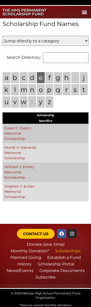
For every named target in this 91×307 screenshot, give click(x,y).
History (24, 264)
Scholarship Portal (56, 264)
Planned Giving (25, 257)
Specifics (45, 120)
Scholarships (68, 251)
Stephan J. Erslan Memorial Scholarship (19, 191)
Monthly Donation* (30, 251)
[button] (84, 12)
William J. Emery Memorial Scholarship (19, 172)
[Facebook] (61, 233)
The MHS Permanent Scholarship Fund (25, 12)
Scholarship (45, 115)
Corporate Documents (62, 270)
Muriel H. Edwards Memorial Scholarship (20, 152)
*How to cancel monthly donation (46, 305)
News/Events (20, 270)
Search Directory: (24, 57)
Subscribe (45, 277)
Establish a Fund (64, 257)
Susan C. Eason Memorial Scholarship (17, 133)
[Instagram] (72, 233)
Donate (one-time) (45, 244)
